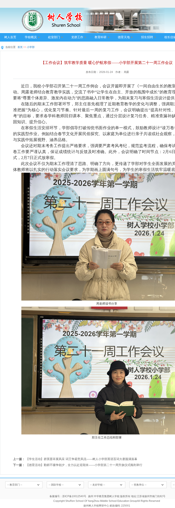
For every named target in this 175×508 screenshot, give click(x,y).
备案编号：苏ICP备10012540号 (68, 496)
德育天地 (124, 37)
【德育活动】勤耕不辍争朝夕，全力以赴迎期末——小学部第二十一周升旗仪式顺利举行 (84, 465)
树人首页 (10, 37)
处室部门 (54, 37)
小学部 (31, 47)
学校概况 (31, 37)
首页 (20, 47)
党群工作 (77, 37)
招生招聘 (147, 37)
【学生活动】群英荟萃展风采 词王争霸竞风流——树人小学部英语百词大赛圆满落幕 (81, 459)
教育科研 (100, 37)
